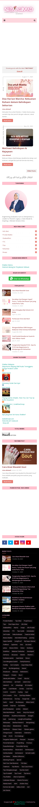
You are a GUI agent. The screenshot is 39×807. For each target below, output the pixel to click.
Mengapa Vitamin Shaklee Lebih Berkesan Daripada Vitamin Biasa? (24, 607)
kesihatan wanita (8, 658)
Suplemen (14, 645)
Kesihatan (6, 716)
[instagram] (22, 542)
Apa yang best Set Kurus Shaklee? (14, 415)
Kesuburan (6, 672)
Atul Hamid (6, 387)
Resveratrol (19, 750)
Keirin (19, 712)
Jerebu (18, 709)
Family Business (25, 661)
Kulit (4, 719)
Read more (7, 120)
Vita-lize (26, 678)
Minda (26, 726)
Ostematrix (18, 733)
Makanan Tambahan (18, 651)
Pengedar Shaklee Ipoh (10, 739)
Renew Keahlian (8, 750)
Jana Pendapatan (8, 709)
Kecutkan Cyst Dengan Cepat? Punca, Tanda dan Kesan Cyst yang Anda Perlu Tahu (24, 301)
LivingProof (18, 641)
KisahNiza (6, 651)
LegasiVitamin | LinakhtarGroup (13, 404)
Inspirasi (13, 706)
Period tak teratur (8, 743)
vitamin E (6, 685)
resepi (19, 252)
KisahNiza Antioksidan (18, 716)
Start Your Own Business (10, 763)
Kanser (24, 668)
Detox (22, 648)
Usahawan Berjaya (9, 780)
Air (12, 685)
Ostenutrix (27, 733)
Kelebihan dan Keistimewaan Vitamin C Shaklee (22, 599)
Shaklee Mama (7, 265)
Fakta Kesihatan (17, 634)
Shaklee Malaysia (8, 364)
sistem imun (26, 682)
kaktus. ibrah (21, 787)
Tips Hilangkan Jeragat (10, 770)
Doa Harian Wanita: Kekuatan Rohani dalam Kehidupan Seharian (19, 102)
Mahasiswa (6, 722)
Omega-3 (6, 675)
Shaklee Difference (18, 756)
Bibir (4, 689)
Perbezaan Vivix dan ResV (21, 319)
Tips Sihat (18, 621)
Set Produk (6, 634)
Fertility (5, 665)
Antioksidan (30, 631)
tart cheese (6, 790)
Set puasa (15, 655)
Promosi (29, 743)
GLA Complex (14, 665)
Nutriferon (6, 729)
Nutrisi (16, 628)
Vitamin (22, 655)
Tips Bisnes (15, 767)
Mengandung (30, 722)
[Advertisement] (19, 43)
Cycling (20, 692)
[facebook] (4, 542)
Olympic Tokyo (17, 729)
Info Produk (30, 628)
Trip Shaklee (7, 777)
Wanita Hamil (7, 783)
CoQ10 (5, 692)
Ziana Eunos (6, 373)
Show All (19, 71)
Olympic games (29, 729)
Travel (20, 678)
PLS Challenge (19, 736)
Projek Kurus (28, 621)
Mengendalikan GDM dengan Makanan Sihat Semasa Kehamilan (24, 328)
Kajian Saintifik (7, 641)
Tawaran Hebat (29, 634)
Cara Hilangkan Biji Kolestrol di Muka (23, 311)
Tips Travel (18, 773)
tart (28, 787)
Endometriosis (7, 699)
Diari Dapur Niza (14, 624)
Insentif (5, 706)
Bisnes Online (14, 648)
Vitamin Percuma (22, 780)
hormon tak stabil (8, 787)
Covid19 (12, 692)
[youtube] (28, 542)
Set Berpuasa (29, 750)
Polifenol (6, 645)
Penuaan (22, 739)
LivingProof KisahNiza (24, 719)
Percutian (31, 739)
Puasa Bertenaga (8, 746)
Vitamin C (30, 655)
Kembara (30, 648)
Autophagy (19, 685)
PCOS (10, 736)
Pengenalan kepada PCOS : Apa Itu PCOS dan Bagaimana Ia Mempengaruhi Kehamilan (24, 347)
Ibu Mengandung (14, 668)
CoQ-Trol (29, 689)
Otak (4, 736)
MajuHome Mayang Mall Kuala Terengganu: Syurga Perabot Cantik (17, 367)
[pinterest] (16, 542)
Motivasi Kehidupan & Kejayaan (14, 150)
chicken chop (24, 783)
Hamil (11, 702)
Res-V (20, 675)
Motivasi (15, 672)
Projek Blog (20, 743)
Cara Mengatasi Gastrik (10, 661)
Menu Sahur (6, 726)
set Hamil (17, 682)
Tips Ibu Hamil (24, 770)
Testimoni (6, 767)
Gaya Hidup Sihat (26, 665)
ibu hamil (28, 645)
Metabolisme (17, 726)
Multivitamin (24, 672)
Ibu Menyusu (20, 702)
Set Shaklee (6, 756)
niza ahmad (6, 109)
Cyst (26, 692)
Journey (31, 638)
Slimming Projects (8, 760)
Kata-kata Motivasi (8, 712)
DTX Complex (7, 695)
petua (5, 648)
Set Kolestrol (19, 753)
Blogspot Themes (19, 804)
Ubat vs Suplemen (18, 777)
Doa (15, 695)
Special (19, 760)
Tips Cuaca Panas (27, 767)
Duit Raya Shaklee (25, 695)
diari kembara (7, 682)
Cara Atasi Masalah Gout (20, 290)
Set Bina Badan (7, 753)
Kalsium (25, 709)
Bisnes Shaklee (7, 638)
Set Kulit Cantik (30, 753)
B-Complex (28, 685)
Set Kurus (6, 655)
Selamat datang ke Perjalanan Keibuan (15, 267)
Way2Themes (21, 802)
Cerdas (21, 689)
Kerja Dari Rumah (28, 712)
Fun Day (17, 699)
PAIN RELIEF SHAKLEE (10, 421)
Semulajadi (30, 651)
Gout (4, 668)
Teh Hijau (24, 763)
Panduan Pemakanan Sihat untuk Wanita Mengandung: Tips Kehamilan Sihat (23, 589)
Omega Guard (7, 733)
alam (15, 783)
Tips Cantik (20, 631)
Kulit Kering (12, 719)
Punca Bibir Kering (22, 746)
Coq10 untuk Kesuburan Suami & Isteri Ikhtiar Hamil (23, 337)
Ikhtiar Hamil (30, 702)
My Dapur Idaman (29, 641)
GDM (33, 699)
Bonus (28, 658)
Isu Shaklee (21, 706)
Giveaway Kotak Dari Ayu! (11, 383)
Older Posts (31, 171)
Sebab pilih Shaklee (9, 678)
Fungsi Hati (25, 699)
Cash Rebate (13, 689)
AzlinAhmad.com (8, 419)
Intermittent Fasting (21, 638)
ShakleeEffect (20, 238)
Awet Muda (19, 658)
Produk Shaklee (20, 235)
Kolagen (30, 716)
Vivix (21, 645)
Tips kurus (27, 773)
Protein (14, 675)
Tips (20, 245)
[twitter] (10, 542)
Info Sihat (20, 231)
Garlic (5, 702)
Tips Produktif (7, 773)
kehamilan (19, 249)
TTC (19, 242)
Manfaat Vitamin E (18, 722)
